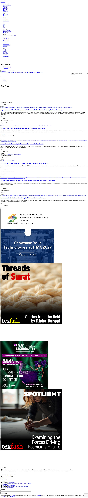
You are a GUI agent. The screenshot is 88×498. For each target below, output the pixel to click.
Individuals (5, 51)
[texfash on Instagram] (8, 56)
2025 (4, 24)
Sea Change (5, 18)
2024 (4, 25)
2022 (4, 27)
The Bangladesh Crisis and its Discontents (13, 154)
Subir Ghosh (6, 39)
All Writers (6, 40)
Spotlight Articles (7, 5)
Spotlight (6, 14)
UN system (5, 54)
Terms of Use (5, 487)
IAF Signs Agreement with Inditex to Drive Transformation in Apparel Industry (24, 163)
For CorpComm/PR (6, 45)
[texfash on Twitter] (4, 56)
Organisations (5, 53)
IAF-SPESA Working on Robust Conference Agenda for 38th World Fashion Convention (27, 180)
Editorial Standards (7, 31)
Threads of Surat (6, 21)
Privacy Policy (11, 487)
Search (72, 73)
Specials (5, 7)
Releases (5, 10)
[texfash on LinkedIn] (5, 56)
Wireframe (6, 15)
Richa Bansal (6, 38)
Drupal (14, 495)
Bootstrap (39, 495)
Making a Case (6, 19)
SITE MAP (3, 0)
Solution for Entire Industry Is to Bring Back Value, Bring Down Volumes (23, 198)
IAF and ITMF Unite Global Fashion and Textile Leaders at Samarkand (22, 128)
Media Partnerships (7, 30)
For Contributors (6, 44)
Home (4, 78)
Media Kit (6, 32)
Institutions (5, 52)
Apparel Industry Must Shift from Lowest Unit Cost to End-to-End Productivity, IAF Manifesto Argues (32, 110)
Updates (5, 9)
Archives (6, 11)
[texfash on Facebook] (3, 56)
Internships (5, 46)
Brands (4, 49)
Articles (13, 482)
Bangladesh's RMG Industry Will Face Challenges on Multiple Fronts (21, 144)
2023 (4, 26)
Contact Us (9, 476)
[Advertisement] (36, 95)
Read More (2, 133)
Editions (10, 482)
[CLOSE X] (2, 2)
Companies (5, 50)
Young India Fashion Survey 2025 (9, 35)
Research (6, 8)
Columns (5, 6)
